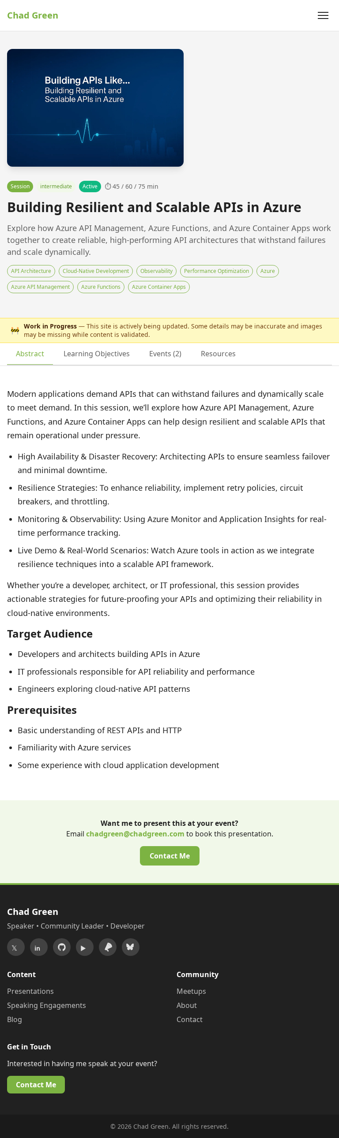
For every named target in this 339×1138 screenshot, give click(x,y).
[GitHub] (62, 947)
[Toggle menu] (323, 15)
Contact (190, 1019)
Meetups (191, 991)
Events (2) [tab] (165, 353)
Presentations (30, 991)
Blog (14, 1019)
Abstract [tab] (30, 353)
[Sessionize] (108, 947)
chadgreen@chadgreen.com (135, 834)
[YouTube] (85, 947)
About (187, 1005)
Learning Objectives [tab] (97, 353)
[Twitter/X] (16, 947)
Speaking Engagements (46, 1005)
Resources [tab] (218, 353)
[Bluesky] (130, 947)
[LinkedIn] (39, 947)
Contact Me (170, 856)
